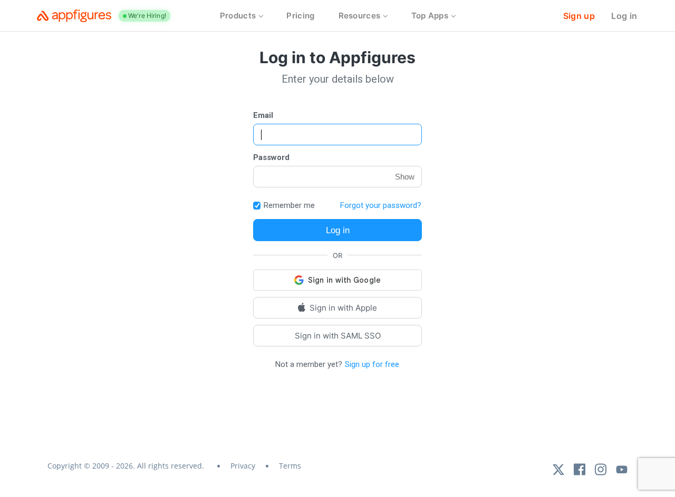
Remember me (289, 206)
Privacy (242, 466)
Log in (624, 16)
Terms (290, 466)
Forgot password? (380, 205)
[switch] (257, 205)
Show (404, 176)
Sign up (579, 16)
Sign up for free (372, 364)
